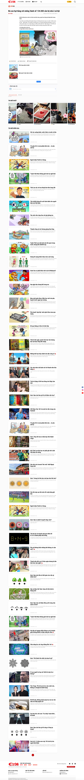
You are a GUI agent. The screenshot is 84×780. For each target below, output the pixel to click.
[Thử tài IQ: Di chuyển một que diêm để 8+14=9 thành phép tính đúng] (19, 538)
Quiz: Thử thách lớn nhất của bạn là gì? (41, 658)
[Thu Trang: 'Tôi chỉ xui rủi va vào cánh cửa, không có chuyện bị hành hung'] (19, 690)
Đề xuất (35, 1)
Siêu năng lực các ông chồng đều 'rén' (41, 644)
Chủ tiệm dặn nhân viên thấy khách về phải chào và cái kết (24, 122)
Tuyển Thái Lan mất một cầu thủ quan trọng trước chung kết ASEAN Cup (42, 243)
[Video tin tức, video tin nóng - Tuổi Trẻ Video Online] (30, 765)
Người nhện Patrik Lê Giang (38, 160)
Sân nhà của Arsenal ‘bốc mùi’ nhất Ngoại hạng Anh (42, 465)
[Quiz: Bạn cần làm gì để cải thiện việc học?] (19, 400)
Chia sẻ (38, 81)
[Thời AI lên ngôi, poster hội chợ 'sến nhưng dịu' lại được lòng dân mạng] (19, 344)
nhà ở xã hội (14, 61)
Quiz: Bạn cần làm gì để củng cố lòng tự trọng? (41, 728)
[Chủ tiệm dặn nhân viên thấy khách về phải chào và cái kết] (25, 113)
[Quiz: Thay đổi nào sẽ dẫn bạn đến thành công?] (19, 441)
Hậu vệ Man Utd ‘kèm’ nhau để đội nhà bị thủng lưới (41, 590)
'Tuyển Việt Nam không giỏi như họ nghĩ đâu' (43, 174)
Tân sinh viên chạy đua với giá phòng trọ (41, 215)
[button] (41, 2)
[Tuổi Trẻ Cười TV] (72, 763)
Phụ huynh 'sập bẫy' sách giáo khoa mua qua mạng (42, 313)
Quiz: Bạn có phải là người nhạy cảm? (41, 520)
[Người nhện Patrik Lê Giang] (19, 164)
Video (19, 124)
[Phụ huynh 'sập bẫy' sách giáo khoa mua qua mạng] (19, 317)
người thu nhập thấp (32, 61)
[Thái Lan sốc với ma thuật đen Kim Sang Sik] (19, 192)
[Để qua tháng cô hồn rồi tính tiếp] (19, 331)
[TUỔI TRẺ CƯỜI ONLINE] (13, 764)
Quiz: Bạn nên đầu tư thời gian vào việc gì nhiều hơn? (42, 576)
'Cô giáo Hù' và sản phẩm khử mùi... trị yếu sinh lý (42, 147)
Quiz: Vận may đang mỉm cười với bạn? (41, 122)
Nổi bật (28, 1)
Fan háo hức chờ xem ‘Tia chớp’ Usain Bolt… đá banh (42, 714)
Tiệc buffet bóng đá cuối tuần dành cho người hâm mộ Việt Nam (43, 202)
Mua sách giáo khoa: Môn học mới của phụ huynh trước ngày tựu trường (42, 299)
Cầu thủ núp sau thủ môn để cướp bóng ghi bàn (42, 493)
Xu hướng (21, 1)
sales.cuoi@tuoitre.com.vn (14, 773)
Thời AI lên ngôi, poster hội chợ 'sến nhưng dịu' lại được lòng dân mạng (42, 340)
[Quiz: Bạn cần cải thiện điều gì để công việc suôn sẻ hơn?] (19, 607)
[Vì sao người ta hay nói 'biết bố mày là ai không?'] (19, 677)
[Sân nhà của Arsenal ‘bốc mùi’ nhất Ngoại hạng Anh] (19, 469)
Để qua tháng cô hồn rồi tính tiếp (39, 326)
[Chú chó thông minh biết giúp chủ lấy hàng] (59, 113)
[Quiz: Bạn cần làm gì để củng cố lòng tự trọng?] (19, 732)
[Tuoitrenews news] (35, 764)
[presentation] (8, 113)
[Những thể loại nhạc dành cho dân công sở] (19, 358)
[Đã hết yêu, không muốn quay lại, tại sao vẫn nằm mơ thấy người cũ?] (19, 704)
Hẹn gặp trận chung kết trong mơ (39, 284)
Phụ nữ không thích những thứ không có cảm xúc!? (43, 548)
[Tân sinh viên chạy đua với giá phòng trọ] (19, 220)
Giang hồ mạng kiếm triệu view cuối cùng (42, 257)
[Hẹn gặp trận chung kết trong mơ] (19, 289)
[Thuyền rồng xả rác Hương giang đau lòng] (19, 234)
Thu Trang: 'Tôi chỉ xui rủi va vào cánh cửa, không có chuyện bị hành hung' (42, 687)
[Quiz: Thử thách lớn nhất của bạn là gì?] (19, 663)
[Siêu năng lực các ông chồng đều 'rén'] (19, 649)
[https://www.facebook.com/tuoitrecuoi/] (69, 763)
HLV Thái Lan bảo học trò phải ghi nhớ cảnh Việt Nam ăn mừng (42, 451)
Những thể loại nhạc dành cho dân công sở (42, 354)
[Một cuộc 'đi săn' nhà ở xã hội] (13, 75)
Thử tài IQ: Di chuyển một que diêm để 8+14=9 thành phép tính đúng (41, 534)
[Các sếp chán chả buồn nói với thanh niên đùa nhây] (19, 372)
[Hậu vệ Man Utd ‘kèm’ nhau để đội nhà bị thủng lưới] (19, 594)
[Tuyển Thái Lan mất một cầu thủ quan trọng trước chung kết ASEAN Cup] (19, 247)
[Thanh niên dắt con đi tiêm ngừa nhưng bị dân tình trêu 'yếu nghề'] (19, 566)
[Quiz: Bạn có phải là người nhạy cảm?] (19, 524)
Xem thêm (10, 96)
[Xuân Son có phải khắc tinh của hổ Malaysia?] (19, 275)
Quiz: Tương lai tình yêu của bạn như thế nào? (43, 478)
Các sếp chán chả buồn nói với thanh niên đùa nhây (43, 368)
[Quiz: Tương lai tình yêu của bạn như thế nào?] (19, 483)
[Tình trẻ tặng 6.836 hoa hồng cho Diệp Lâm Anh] (19, 386)
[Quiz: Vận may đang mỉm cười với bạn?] (42, 113)
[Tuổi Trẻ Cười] (75, 763)
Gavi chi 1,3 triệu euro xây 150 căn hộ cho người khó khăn (42, 742)
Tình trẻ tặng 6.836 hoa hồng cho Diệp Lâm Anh (42, 382)
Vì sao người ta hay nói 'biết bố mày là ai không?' (41, 673)
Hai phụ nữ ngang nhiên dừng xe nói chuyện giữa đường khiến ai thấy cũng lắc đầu (42, 631)
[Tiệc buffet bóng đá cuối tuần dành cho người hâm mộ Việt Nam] (19, 206)
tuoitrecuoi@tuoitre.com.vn (48, 772)
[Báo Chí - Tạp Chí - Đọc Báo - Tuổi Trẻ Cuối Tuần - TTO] (26, 765)
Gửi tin (70, 1)
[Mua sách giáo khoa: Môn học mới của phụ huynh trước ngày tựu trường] (19, 303)
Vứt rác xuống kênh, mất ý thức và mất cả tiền (43, 132)
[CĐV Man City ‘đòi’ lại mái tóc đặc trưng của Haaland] (19, 414)
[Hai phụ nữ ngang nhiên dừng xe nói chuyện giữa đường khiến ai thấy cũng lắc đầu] (19, 635)
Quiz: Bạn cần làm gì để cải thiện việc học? (42, 395)
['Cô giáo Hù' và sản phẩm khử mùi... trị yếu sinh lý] (19, 151)
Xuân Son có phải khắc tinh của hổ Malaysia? (43, 271)
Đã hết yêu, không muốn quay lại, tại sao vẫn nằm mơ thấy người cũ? (43, 700)
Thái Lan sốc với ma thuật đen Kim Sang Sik (42, 187)
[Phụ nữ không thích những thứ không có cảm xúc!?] (19, 552)
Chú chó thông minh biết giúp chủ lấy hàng (58, 122)
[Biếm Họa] (42, 7)
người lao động (22, 61)
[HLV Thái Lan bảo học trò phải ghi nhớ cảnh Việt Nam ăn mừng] (19, 455)
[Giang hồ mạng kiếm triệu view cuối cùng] (19, 261)
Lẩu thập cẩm (38, 124)
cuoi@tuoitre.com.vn (30, 772)
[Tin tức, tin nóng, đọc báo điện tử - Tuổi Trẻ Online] (21, 765)
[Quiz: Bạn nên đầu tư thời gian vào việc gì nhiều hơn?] (19, 580)
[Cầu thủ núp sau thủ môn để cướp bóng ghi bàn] (19, 497)
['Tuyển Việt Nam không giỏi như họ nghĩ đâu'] (19, 178)
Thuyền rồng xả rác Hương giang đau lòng (42, 229)
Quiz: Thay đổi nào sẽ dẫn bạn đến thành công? (41, 437)
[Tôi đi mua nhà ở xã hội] (13, 67)
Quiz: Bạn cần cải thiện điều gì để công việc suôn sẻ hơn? (42, 603)
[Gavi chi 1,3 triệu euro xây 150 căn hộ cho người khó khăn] (19, 746)
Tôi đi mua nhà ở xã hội (24, 65)
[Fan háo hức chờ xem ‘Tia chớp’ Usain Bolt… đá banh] (19, 718)
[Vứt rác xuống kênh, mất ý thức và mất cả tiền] (19, 137)
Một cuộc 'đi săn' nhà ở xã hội (25, 73)
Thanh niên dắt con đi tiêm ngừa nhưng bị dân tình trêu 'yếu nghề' (43, 562)
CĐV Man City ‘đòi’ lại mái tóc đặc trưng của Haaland (42, 410)
